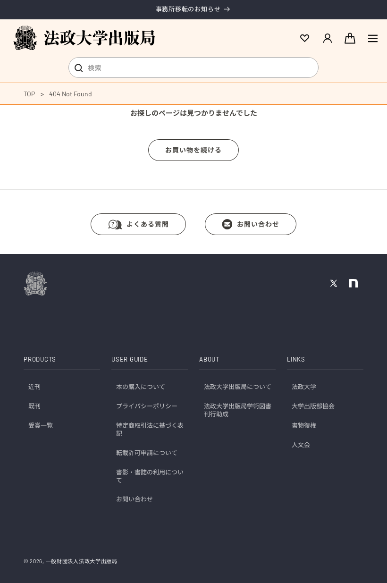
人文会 (301, 444)
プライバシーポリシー (146, 406)
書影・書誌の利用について (150, 476)
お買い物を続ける (193, 150)
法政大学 (304, 386)
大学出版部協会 (313, 406)
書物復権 (304, 425)
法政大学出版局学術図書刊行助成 (237, 410)
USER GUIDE (129, 359)
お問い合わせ (258, 224)
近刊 (34, 386)
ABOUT (209, 359)
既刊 (34, 406)
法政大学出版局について (237, 386)
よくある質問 (147, 224)
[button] (372, 38)
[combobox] (193, 67)
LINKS (296, 359)
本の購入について (140, 386)
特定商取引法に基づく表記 (150, 429)
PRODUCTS (40, 359)
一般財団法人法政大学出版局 (82, 561)
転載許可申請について (146, 452)
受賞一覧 (40, 425)
